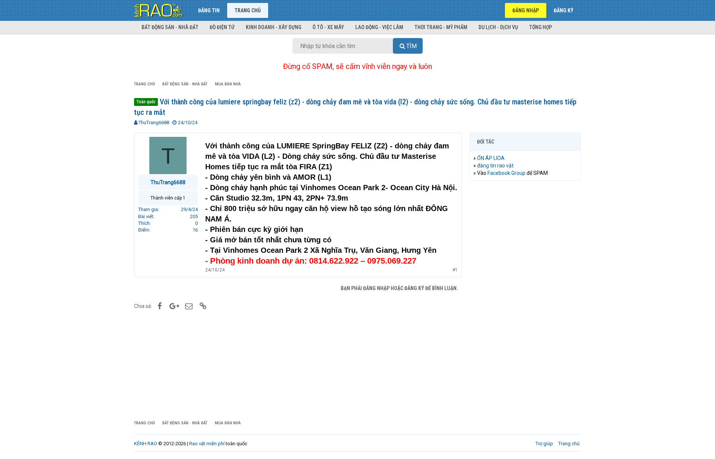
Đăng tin (209, 10)
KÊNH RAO (145, 443)
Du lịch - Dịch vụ (498, 27)
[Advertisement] (525, 300)
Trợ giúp (544, 443)
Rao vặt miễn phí (207, 443)
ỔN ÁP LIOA (491, 158)
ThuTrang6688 (154, 122)
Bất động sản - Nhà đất (170, 27)
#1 (455, 270)
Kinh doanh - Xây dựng (273, 27)
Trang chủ (248, 10)
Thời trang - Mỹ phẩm (440, 27)
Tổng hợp (540, 27)
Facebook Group (506, 173)
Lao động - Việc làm (379, 27)
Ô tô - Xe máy (328, 27)
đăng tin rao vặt (495, 166)
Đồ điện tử (222, 27)
